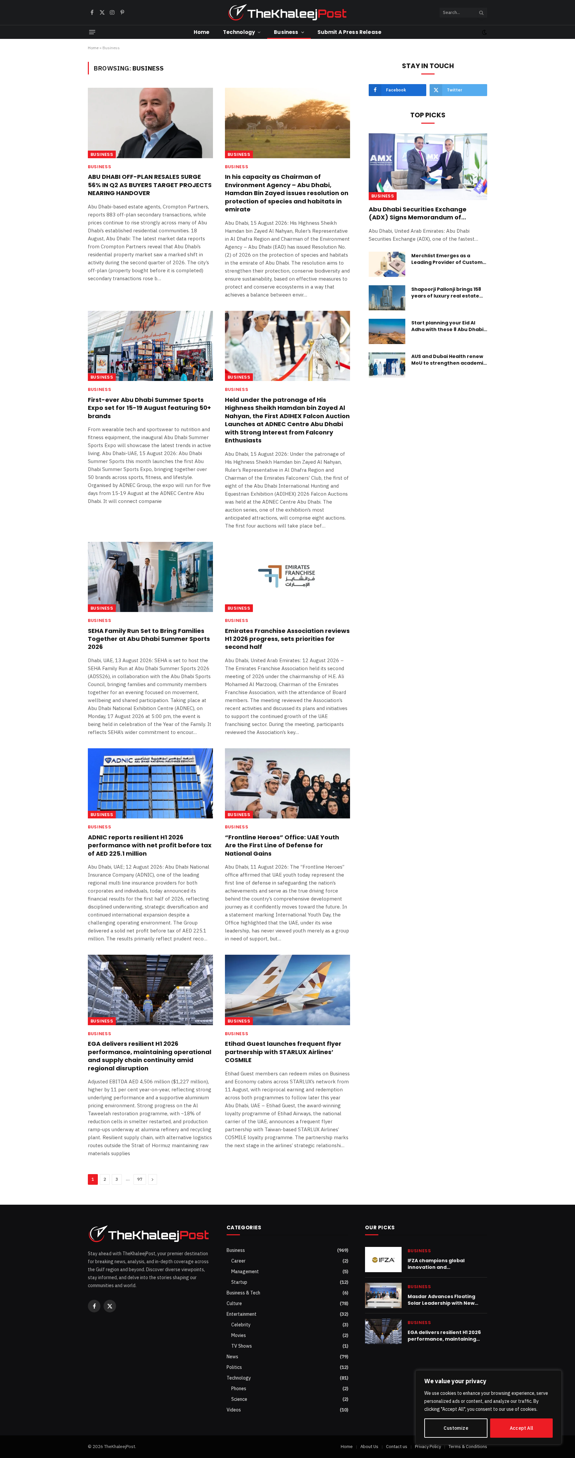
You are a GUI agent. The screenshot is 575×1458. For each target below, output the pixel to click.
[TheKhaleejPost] (287, 12)
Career (238, 1261)
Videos (234, 1410)
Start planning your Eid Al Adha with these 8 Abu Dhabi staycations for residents (447, 326)
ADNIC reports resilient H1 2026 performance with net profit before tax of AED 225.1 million (150, 845)
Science (239, 1399)
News (232, 1357)
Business (286, 32)
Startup (239, 1282)
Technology (239, 32)
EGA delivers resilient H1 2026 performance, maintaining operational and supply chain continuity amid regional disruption (149, 1056)
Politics (234, 1367)
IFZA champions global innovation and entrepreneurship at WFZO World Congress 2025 (442, 1264)
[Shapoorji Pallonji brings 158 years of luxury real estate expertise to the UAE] (387, 297)
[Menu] (92, 32)
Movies (238, 1335)
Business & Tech (243, 1293)
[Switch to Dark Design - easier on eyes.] (483, 32)
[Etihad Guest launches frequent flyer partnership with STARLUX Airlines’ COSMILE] (287, 990)
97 (139, 1179)
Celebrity (241, 1325)
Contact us (396, 1446)
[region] (488, 1407)
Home (202, 32)
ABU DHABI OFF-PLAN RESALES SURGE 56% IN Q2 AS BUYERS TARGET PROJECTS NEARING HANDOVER (150, 185)
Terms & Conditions (468, 1446)
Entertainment (242, 1314)
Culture (234, 1303)
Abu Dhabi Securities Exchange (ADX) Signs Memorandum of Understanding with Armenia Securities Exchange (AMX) (418, 213)
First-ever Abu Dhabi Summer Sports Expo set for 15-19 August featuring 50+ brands (149, 408)
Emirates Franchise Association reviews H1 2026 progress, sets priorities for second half (287, 639)
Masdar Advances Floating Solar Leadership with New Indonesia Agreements (441, 1299)
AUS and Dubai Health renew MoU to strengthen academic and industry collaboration (448, 359)
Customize (456, 1428)
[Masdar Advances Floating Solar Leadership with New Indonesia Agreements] (383, 1295)
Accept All (521, 1428)
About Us (369, 1446)
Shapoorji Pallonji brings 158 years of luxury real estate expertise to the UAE (446, 292)
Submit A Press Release (349, 32)
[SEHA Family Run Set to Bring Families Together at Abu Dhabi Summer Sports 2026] (150, 577)
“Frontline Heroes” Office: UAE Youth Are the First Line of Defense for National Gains (282, 845)
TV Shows (241, 1346)
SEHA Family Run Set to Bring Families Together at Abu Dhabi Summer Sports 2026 (149, 639)
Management (245, 1272)
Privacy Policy (428, 1446)
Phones (238, 1389)
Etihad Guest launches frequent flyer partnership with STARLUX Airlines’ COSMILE (283, 1052)
